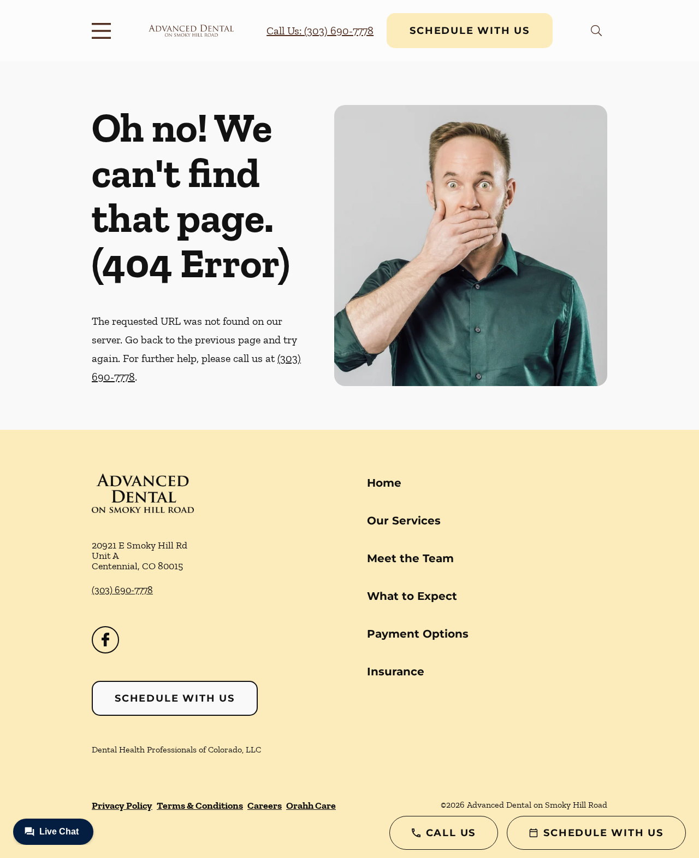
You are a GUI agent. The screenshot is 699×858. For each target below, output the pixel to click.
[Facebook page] (105, 639)
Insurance (395, 671)
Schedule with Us (470, 31)
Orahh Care (311, 805)
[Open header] (104, 31)
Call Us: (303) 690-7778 (320, 30)
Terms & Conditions (200, 805)
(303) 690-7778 (122, 590)
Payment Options (418, 633)
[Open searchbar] (596, 31)
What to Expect (412, 596)
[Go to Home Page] (191, 30)
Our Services (404, 520)
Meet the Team (410, 558)
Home (384, 482)
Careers (264, 805)
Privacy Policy (122, 805)
